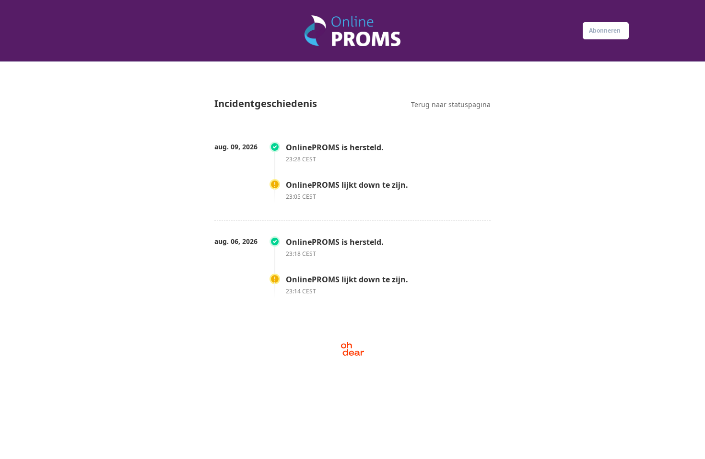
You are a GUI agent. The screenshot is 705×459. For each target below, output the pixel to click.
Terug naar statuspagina (451, 104)
